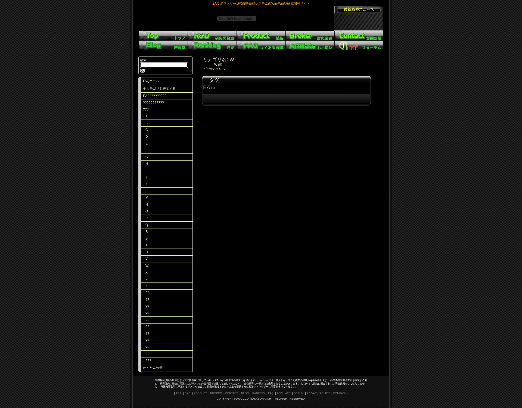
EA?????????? (154, 96)
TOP (178, 393)
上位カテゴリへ (213, 69)
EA (206, 87)
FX (213, 88)
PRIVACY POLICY (318, 393)
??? (146, 109)
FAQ (271, 393)
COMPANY (340, 393)
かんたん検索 (153, 368)
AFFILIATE (283, 393)
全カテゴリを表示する (159, 88)
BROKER (216, 393)
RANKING (258, 393)
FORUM (298, 393)
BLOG (245, 393)
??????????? (153, 103)
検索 (143, 60)
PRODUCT (200, 393)
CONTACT (231, 393)
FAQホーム (151, 81)
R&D (187, 393)
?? (147, 293)
